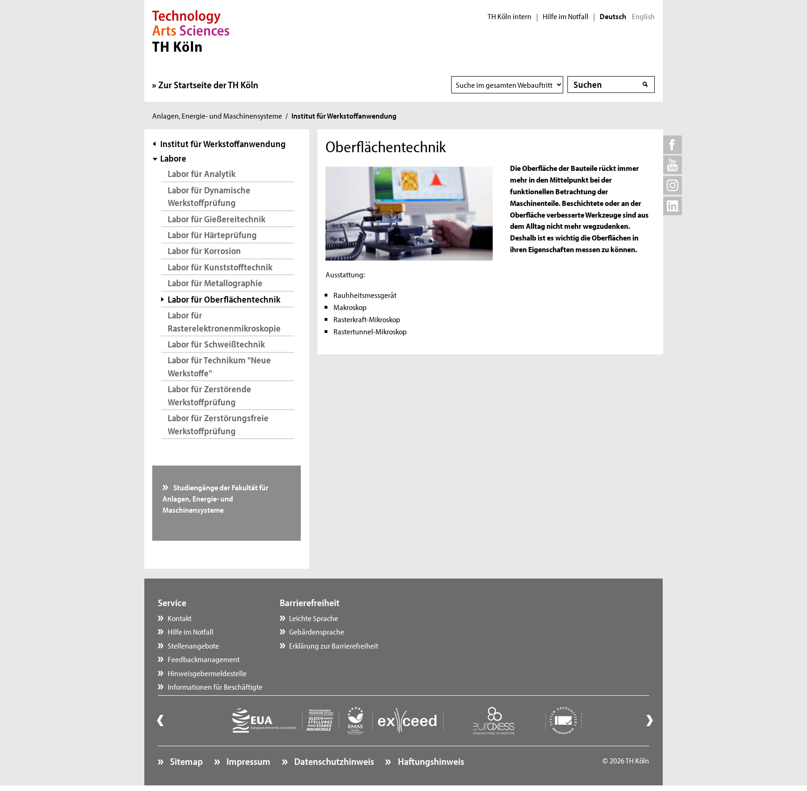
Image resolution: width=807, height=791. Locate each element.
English (643, 16)
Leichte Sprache (313, 618)
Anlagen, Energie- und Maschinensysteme (217, 115)
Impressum (247, 761)
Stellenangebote (193, 645)
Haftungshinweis (430, 761)
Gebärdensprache (316, 631)
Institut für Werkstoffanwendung (223, 143)
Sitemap (185, 761)
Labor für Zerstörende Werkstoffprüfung (209, 395)
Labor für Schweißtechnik (216, 344)
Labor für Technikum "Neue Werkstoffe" (219, 366)
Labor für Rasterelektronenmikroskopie (224, 321)
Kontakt (179, 618)
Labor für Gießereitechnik (216, 219)
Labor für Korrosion (204, 250)
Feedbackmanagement (204, 659)
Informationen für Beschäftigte (215, 686)
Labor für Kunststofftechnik (220, 267)
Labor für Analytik (201, 173)
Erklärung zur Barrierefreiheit (333, 645)
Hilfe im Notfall (565, 16)
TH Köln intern (509, 16)
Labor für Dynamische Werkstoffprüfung (209, 196)
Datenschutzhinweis (333, 761)
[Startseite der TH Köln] (190, 29)
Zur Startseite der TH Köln (208, 84)
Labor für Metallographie (215, 283)
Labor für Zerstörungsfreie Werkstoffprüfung (218, 424)
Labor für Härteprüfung (212, 234)
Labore (173, 158)
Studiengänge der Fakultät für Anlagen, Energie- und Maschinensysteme (216, 498)
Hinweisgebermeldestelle (207, 673)
